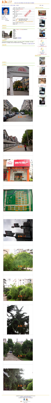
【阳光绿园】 (42, 66)
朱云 (27, 43)
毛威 (31, 43)
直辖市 (4, 5)
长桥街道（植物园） (13, 5)
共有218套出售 (19, 38)
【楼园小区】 (42, 18)
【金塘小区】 (42, 85)
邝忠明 (33, 43)
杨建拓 (29, 43)
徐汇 (9, 5)
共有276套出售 (19, 37)
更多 (42, 5)
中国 (2, 5)
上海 (6, 5)
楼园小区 (18, 5)
